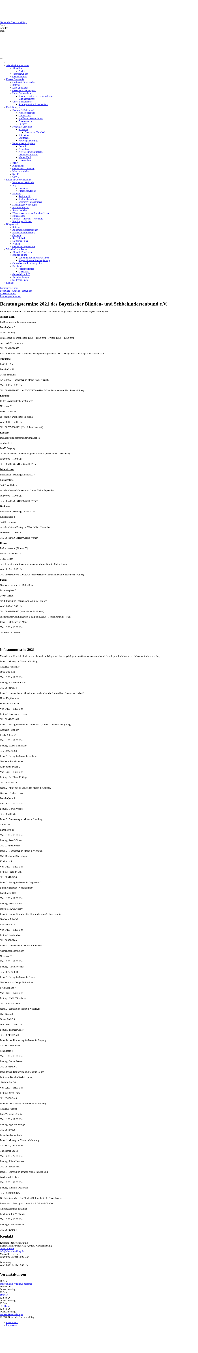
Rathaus (16, 85)
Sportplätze (24, 138)
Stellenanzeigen (20, 280)
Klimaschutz (18, 216)
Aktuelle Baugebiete (22, 252)
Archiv (22, 71)
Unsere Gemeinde (15, 79)
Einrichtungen (13, 107)
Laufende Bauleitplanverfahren (34, 257)
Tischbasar (5, 1306)
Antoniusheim (25, 121)
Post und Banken (20, 207)
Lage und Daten (20, 87)
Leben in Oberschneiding (18, 179)
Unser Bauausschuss (22, 101)
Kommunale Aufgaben (23, 143)
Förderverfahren (26, 268)
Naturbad (23, 129)
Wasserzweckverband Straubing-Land (31, 213)
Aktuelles (17, 68)
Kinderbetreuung (27, 112)
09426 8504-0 (7, 1248)
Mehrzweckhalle (20, 171)
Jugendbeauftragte (27, 190)
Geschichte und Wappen (24, 90)
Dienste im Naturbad (35, 132)
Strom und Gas (19, 210)
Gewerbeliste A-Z (21, 274)
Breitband (17, 266)
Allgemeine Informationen (25, 229)
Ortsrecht (16, 235)
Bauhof (22, 146)
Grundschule (25, 115)
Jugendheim (18, 165)
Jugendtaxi (24, 188)
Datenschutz (12, 1322)
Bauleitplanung (19, 255)
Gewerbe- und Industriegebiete (27, 263)
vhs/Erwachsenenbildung (31, 118)
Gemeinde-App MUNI (23, 246)
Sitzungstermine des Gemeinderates (36, 96)
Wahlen (16, 243)
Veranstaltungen (20, 73)
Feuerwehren (25, 160)
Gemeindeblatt (19, 76)
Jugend (15, 185)
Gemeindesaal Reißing (23, 168)
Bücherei (23, 124)
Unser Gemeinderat (21, 93)
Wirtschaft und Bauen (16, 249)
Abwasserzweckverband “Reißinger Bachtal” (31, 153)
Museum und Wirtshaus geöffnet (16, 1283)
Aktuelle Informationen (17, 65)
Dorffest (4, 1295)
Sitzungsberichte (27, 99)
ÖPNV (15, 177)
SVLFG (16, 174)
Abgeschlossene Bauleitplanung (34, 260)
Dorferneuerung (20, 241)
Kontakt (10, 282)
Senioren (16, 193)
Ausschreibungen (20, 277)
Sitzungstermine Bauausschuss (33, 104)
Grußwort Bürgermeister (24, 82)
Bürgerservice (13, 224)
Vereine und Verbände (23, 182)
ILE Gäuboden (19, 238)
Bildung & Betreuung (23, 110)
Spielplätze (24, 135)
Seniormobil (24, 196)
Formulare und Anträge (23, 232)
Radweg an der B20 (28, 140)
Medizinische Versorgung (24, 204)
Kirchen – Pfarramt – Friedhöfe (27, 218)
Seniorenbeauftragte (28, 199)
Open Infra (24, 271)
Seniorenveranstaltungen (31, 202)
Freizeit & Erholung (22, 126)
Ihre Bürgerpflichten (22, 221)
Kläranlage (24, 149)
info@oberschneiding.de (12, 1251)
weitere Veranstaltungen (11, 1314)
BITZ (15, 163)
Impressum (11, 1325)
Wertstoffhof (25, 157)
